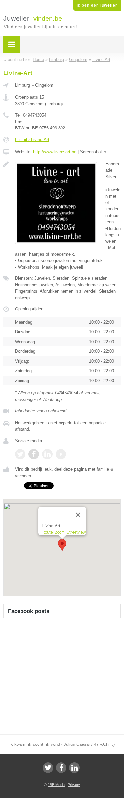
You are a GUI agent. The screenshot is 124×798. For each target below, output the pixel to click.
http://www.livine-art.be (54, 151)
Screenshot (93, 151)
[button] (62, 545)
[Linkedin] (74, 767)
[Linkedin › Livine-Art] (47, 454)
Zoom (60, 532)
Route (47, 532)
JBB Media (56, 785)
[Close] (78, 515)
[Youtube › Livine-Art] (61, 454)
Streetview (76, 532)
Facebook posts (28, 611)
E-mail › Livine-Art (32, 139)
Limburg (22, 85)
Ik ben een (97, 5)
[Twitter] (48, 767)
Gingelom (44, 85)
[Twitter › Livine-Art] (20, 454)
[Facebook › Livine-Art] (33, 454)
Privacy (74, 785)
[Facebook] (61, 767)
